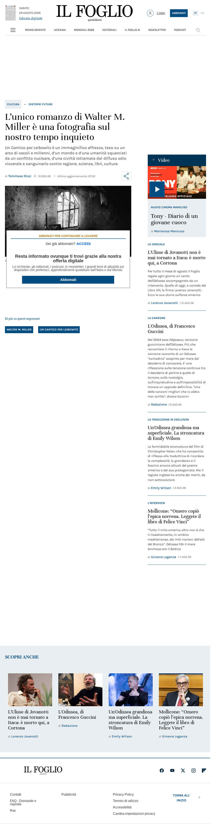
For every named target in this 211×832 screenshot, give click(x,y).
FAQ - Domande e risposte (23, 802)
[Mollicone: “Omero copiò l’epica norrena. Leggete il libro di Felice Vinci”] (181, 689)
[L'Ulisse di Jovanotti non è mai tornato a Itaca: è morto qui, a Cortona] (30, 689)
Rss (13, 810)
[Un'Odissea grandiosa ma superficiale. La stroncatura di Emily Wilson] (131, 689)
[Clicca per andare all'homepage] (43, 770)
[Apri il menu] (13, 30)
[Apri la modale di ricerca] (198, 30)
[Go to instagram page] (193, 770)
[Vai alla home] (94, 13)
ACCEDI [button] (83, 244)
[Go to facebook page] (162, 770)
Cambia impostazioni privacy (134, 813)
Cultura (13, 104)
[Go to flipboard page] (204, 770)
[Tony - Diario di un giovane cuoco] (177, 182)
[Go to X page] (183, 770)
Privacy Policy (123, 794)
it (195, 13)
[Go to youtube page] (172, 770)
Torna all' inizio (181, 797)
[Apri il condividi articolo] (126, 176)
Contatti (15, 794)
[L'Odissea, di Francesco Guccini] (80, 689)
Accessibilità (122, 807)
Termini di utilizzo (125, 801)
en (202, 13)
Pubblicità (68, 794)
